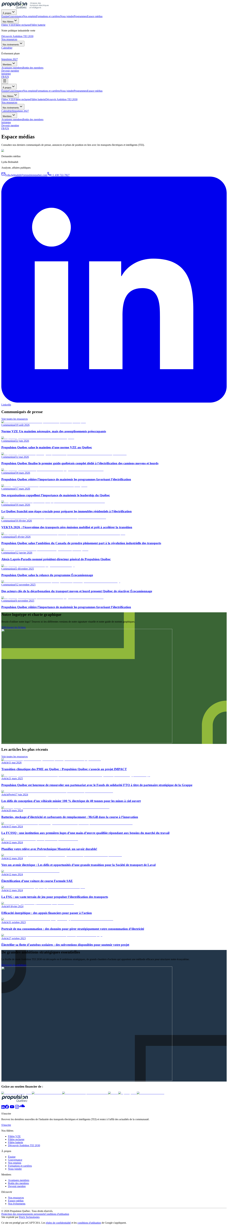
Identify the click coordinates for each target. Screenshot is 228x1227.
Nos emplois (29, 90)
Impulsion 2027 (9, 59)
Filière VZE (7, 99)
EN (7, 76)
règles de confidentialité (58, 1222)
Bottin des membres (33, 119)
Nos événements (11, 44)
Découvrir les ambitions (13, 965)
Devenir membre (10, 70)
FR (3, 76)
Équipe (5, 90)
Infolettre (6, 73)
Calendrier (6, 110)
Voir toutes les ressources (14, 418)
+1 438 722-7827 (60, 175)
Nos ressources (9, 39)
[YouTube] (12, 1107)
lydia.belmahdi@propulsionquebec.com (26, 175)
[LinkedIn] (3, 1107)
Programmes (80, 90)
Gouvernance (16, 90)
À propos (7, 13)
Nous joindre (67, 90)
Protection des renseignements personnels (23, 1214)
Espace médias (94, 90)
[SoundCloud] (22, 1107)
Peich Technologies (29, 1217)
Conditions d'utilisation (57, 1214)
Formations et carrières (48, 90)
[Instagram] (17, 1107)
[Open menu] (4, 81)
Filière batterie (37, 99)
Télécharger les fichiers (13, 627)
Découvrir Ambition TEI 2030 (17, 36)
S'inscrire (6, 1125)
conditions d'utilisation (89, 1222)
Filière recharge (22, 99)
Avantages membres (12, 119)
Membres (7, 64)
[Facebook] (7, 1107)
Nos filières (8, 21)
